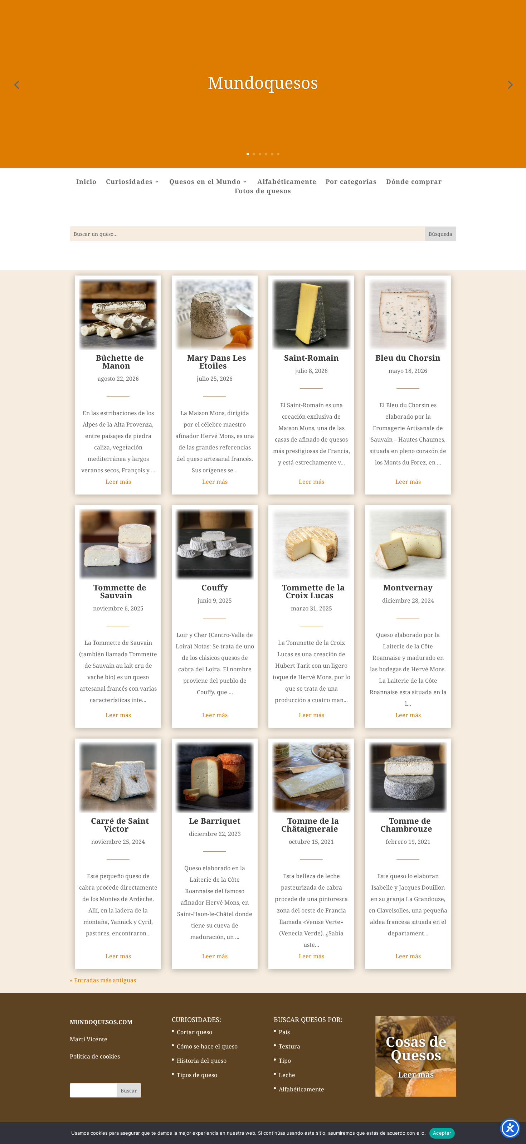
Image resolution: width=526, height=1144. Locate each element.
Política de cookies (95, 1056)
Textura (289, 1046)
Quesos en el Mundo (205, 182)
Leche (287, 1075)
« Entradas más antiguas (103, 980)
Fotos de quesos (263, 191)
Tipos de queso (197, 1075)
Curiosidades (129, 182)
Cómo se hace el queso (207, 1046)
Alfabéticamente (286, 182)
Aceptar (442, 1133)
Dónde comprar (414, 182)
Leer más (118, 482)
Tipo (285, 1061)
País (284, 1032)
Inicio (86, 182)
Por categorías (351, 182)
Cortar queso (194, 1032)
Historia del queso (202, 1061)
